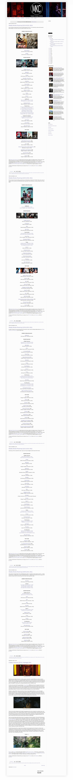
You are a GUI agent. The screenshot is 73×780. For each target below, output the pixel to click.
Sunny (27, 615)
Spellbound (27, 335)
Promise (26, 498)
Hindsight (26, 477)
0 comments (11, 171)
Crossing (25, 411)
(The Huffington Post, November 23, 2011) (26, 385)
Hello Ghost (27, 229)
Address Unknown (26, 275)
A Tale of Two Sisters (25, 408)
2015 (50, 57)
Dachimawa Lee (26, 414)
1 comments (11, 320)
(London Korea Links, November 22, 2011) (26, 383)
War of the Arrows (27, 125)
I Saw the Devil (26, 84)
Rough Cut (26, 546)
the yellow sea (22, 444)
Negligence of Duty (27, 492)
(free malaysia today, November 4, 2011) (27, 609)
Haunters (26, 474)
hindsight (37, 566)
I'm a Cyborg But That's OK (25, 543)
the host (18, 567)
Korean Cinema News (39, 162)
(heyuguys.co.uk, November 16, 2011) (27, 531)
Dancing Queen (26, 50)
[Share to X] (18, 171)
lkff (10, 567)
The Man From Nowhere (27, 253)
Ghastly (27, 471)
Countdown (27, 81)
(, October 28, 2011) (27, 586)
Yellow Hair (26, 640)
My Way (27, 53)
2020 (50, 50)
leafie (39, 443)
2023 (50, 48)
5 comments (11, 761)
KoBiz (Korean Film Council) (52, 125)
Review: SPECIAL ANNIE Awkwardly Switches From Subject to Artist (58, 78)
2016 (50, 55)
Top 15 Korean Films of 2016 (57, 67)
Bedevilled (27, 72)
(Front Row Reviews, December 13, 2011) (26, 244)
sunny (13, 444)
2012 (13, 172)
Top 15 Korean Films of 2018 (57, 105)
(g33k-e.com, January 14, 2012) (27, 117)
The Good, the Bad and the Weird (25, 426)
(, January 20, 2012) (27, 112)
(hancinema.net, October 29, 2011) (27, 610)
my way (41, 172)
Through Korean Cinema (27, 387)
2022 (50, 49)
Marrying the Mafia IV (26, 239)
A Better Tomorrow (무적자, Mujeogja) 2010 (20, 662)
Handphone (26, 540)
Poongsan (27, 495)
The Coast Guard (26, 152)
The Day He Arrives (27, 250)
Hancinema (50, 133)
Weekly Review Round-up (14, 159)
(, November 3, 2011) (27, 585)
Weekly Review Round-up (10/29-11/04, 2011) (20, 572)
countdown (23, 172)
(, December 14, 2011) (26, 245)
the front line (16, 173)
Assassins (26, 402)
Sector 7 (27, 247)
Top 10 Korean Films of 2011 (57, 116)
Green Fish (26, 290)
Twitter (11, 166)
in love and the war (29, 443)
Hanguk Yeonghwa (51, 130)
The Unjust (27, 526)
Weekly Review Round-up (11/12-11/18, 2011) (20, 448)
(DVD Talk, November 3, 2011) (27, 593)
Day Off (26, 417)
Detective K (27, 468)
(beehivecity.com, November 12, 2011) (27, 530)
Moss (27, 489)
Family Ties (26, 634)
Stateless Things (27, 612)
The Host (25, 549)
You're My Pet (27, 122)
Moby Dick (27, 87)
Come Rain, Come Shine (27, 78)
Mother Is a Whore (27, 90)
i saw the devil (34, 172)
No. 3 (26, 293)
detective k (25, 566)
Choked (27, 75)
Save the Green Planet (12, 719)
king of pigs (33, 443)
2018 (50, 53)
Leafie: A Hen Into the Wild (26, 357)
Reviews (21, 163)
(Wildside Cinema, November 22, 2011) (27, 343)
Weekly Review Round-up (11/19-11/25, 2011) (20, 327)
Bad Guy (26, 278)
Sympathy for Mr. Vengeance (26, 420)
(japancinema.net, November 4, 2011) (27, 594)
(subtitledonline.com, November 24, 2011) (26, 384)
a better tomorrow (16, 172)
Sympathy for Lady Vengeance (26, 149)
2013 (50, 59)
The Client (27, 580)
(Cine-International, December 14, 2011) (27, 233)
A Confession (27, 223)
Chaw (26, 143)
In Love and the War (27, 351)
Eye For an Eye (25, 631)
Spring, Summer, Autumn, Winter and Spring (25, 146)
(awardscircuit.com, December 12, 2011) (27, 243)
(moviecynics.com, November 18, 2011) (27, 342)
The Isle (26, 155)
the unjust (19, 444)
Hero (27, 599)
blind (22, 443)
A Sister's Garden (26, 405)
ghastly (32, 566)
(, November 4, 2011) (27, 584)
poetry (43, 172)
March (51, 38)
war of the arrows (26, 173)
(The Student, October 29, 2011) (27, 622)
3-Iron (26, 396)
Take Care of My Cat (26, 637)
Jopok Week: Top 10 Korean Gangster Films (57, 100)
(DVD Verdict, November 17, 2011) (27, 456)
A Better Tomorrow (27, 69)
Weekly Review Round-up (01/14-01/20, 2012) (21, 25)
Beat (26, 281)
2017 (50, 54)
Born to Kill (26, 284)
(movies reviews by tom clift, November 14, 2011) (27, 532)
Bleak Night (27, 345)
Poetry (27, 93)
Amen (27, 596)
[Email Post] (14, 171)
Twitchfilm (49, 127)
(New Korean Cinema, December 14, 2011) (26, 234)
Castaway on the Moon (26, 287)
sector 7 (10, 173)
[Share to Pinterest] (20, 171)
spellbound (13, 173)
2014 (50, 58)
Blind (27, 226)
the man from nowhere (21, 173)
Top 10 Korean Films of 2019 (57, 83)
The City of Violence (26, 423)
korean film (38, 172)
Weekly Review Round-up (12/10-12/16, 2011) (20, 178)
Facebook (36, 165)
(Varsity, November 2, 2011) (27, 623)
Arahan (26, 399)
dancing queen (27, 172)
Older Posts (43, 765)
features (25, 163)
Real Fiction (26, 296)
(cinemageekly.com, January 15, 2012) (27, 116)
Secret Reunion (26, 504)
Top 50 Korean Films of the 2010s (58, 72)
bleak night (20, 443)
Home (25, 765)
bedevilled (20, 172)
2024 (50, 37)
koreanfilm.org (50, 124)
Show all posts (34, 21)
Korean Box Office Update (15, 163)
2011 (11, 172)
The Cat (27, 618)
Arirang (27, 459)
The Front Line (14, 330)
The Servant (27, 119)
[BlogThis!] (17, 171)
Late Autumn (27, 486)
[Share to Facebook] (19, 171)
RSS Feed (29, 165)
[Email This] (16, 171)
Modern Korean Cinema (19, 162)
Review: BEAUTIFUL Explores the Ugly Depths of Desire (58, 95)
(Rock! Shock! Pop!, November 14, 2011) (27, 457)
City (27, 465)
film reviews (30, 172)
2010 (11, 443)
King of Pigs (27, 236)
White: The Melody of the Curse (27, 390)
